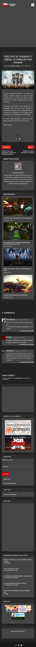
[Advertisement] (18, 29)
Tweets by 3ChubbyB (10, 494)
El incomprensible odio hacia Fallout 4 (15, 583)
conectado (18, 378)
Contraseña (5, 466)
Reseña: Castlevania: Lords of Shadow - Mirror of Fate (18, 560)
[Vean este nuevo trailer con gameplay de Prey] (18, 257)
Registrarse (7, 479)
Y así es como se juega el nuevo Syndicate (18, 218)
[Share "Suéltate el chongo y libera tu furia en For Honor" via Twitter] (19, 139)
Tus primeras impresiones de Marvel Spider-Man (17, 591)
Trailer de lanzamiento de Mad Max (15, 295)
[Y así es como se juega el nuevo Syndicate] (18, 206)
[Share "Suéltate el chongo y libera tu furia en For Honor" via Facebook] (16, 139)
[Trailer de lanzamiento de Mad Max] (18, 283)
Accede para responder (26, 331)
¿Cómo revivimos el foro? (11, 568)
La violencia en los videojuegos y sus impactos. (18, 576)
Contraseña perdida (10, 483)
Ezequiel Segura (15, 66)
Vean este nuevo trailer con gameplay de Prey (17, 269)
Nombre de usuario (7, 460)
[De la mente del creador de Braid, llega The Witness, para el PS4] (18, 231)
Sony (6, 594)
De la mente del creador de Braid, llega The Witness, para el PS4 (17, 243)
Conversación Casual (11, 570)
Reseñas (7, 563)
